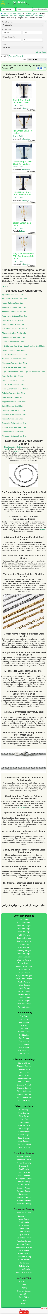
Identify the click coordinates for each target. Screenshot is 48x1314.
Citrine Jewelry (24, 1253)
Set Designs (24, 944)
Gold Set (24, 1026)
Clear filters (41, 52)
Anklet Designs (24, 935)
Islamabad (26, 108)
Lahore (22, 231)
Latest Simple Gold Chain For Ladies (22, 162)
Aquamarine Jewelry (24, 1247)
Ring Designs (24, 919)
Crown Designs (24, 969)
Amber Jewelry (24, 1219)
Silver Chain (24, 1122)
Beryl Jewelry (24, 1250)
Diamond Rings (24, 1063)
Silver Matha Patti (24, 1144)
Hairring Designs (24, 994)
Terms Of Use (24, 1297)
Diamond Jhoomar (24, 1091)
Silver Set (24, 1119)
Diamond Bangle (24, 1069)
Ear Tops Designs (24, 941)
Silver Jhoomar (24, 1138)
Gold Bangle (24, 1022)
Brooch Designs (24, 1001)
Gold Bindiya (24, 1035)
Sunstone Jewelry (24, 1188)
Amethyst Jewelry (24, 1241)
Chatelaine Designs (24, 1004)
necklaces (21, 807)
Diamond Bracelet (24, 1094)
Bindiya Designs (24, 957)
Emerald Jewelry (24, 1216)
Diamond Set (24, 1072)
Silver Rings (24, 1110)
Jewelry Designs (16, 14)
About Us (23, 1294)
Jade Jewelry (24, 1266)
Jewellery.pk (18, 2)
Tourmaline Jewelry (24, 1197)
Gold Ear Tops (24, 1054)
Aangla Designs (24, 972)
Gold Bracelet (24, 1047)
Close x (44, 1308)
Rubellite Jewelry (23, 1182)
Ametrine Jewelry (24, 1244)
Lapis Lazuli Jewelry (24, 1272)
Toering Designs (24, 991)
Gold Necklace (24, 1032)
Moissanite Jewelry (24, 1203)
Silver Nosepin (23, 1135)
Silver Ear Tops (24, 1147)
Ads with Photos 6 (16, 56)
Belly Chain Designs (24, 976)
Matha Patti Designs (24, 966)
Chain (15, 105)
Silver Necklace (24, 1125)
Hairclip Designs (24, 988)
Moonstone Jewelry (24, 1160)
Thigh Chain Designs (24, 979)
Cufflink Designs (24, 997)
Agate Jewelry (24, 1235)
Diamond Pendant (24, 1085)
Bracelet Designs (24, 932)
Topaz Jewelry (24, 1194)
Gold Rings (24, 1016)
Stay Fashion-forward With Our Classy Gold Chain (23, 256)
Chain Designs (30, 14)
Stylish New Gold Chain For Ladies (21, 101)
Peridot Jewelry (24, 1172)
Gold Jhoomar (24, 1044)
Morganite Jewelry (24, 1163)
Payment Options (24, 1291)
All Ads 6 (4, 56)
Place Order (24, 1281)
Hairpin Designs (24, 985)
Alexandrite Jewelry (24, 1238)
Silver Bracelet (23, 1141)
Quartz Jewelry (24, 1175)
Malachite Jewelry (24, 1157)
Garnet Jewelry (24, 1260)
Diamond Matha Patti (24, 1097)
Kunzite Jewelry (24, 1269)
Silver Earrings (24, 1113)
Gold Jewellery (24, 1012)
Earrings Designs (24, 922)
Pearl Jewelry (24, 1222)
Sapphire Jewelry (24, 1228)
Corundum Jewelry (24, 1257)
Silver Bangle (24, 1116)
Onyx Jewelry (24, 1166)
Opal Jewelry (24, 1169)
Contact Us (24, 1300)
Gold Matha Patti (24, 1051)
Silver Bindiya (24, 1129)
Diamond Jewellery (24, 1059)
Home (5, 14)
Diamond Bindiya (23, 1082)
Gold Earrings (24, 1019)
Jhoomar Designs (24, 960)
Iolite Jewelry (24, 1263)
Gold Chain (24, 1029)
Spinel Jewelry (23, 1185)
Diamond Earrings (24, 1066)
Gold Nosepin (24, 1041)
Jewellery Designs (24, 915)
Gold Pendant (24, 1038)
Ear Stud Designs (24, 938)
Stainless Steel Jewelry (35, 16)
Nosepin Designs (24, 954)
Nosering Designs (24, 951)
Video (24, 1285)
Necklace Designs (24, 926)
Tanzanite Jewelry (24, 1191)
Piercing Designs (23, 1007)
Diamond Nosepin (24, 1088)
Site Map (24, 1303)
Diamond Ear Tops (24, 1100)
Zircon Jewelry (24, 1232)
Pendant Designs (24, 929)
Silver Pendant (23, 1132)
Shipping (24, 1288)
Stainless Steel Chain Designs (12, 16)
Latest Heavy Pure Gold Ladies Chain (22, 193)
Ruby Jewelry (24, 1225)
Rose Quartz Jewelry (24, 1178)
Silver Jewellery (24, 1106)
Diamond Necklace (24, 1079)
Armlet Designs (24, 982)
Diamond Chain (24, 1075)
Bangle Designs (24, 963)
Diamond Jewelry (24, 1213)
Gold (20, 105)
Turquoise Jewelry (24, 1200)
